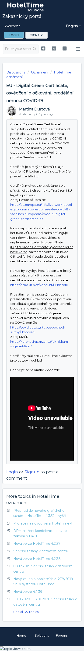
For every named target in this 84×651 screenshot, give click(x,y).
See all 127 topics (25, 612)
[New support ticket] (43, 48)
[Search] (34, 49)
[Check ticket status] (54, 48)
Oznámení (39, 72)
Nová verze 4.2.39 (27, 592)
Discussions (15, 72)
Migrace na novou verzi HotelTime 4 (42, 523)
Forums (61, 635)
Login (12, 472)
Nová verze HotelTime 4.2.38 (37, 559)
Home (21, 635)
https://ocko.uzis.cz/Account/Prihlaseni (39, 285)
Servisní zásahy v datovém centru (40, 551)
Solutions (42, 635)
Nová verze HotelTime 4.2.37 (36, 543)
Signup (31, 472)
